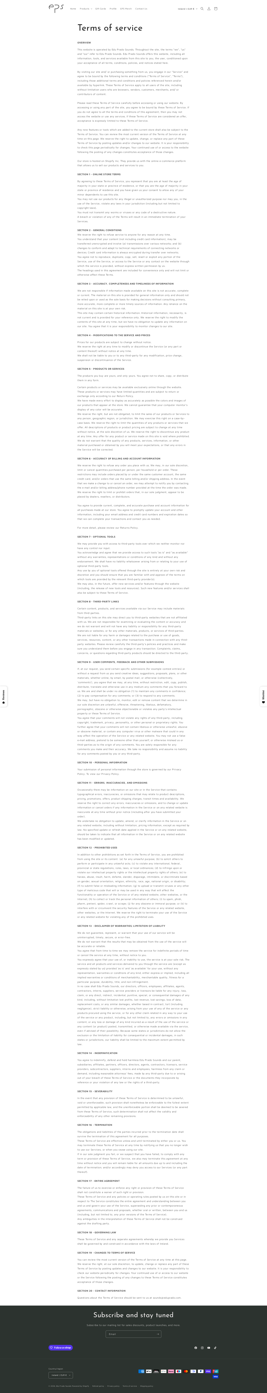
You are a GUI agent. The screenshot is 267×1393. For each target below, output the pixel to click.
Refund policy (98, 1386)
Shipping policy (146, 1386)
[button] (85, 8)
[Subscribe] (157, 1334)
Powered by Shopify (80, 1386)
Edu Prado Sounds (63, 1386)
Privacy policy (113, 1386)
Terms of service (130, 1386)
